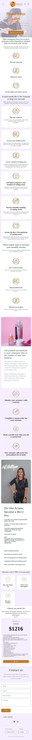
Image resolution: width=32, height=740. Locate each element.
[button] (3, 4)
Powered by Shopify (20, 736)
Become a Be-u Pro (16, 32)
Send (6, 710)
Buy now (16, 661)
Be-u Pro (13, 736)
